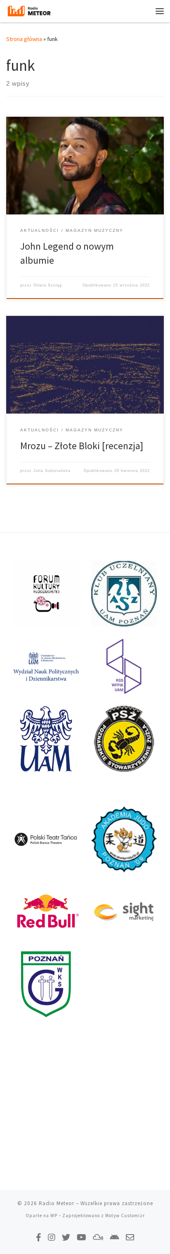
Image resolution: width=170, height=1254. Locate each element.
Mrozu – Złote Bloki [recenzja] (81, 446)
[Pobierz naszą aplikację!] (114, 1237)
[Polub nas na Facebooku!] (38, 1237)
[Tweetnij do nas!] (66, 1237)
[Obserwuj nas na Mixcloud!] (98, 1237)
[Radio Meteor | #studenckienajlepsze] (29, 10)
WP (53, 1215)
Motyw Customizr (125, 1215)
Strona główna (24, 39)
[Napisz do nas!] (130, 1237)
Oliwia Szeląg (47, 285)
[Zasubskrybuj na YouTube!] (81, 1237)
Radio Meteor (56, 1203)
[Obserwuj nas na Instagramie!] (51, 1237)
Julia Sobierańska (52, 471)
